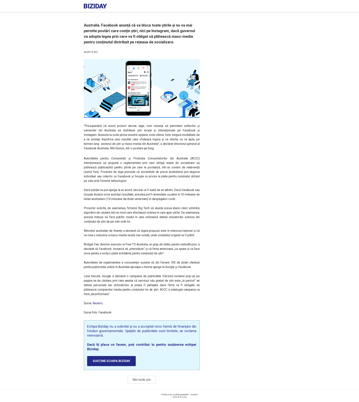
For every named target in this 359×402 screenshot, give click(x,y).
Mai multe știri (142, 379)
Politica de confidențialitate (175, 394)
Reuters (98, 303)
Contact (194, 394)
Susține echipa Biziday (111, 361)
